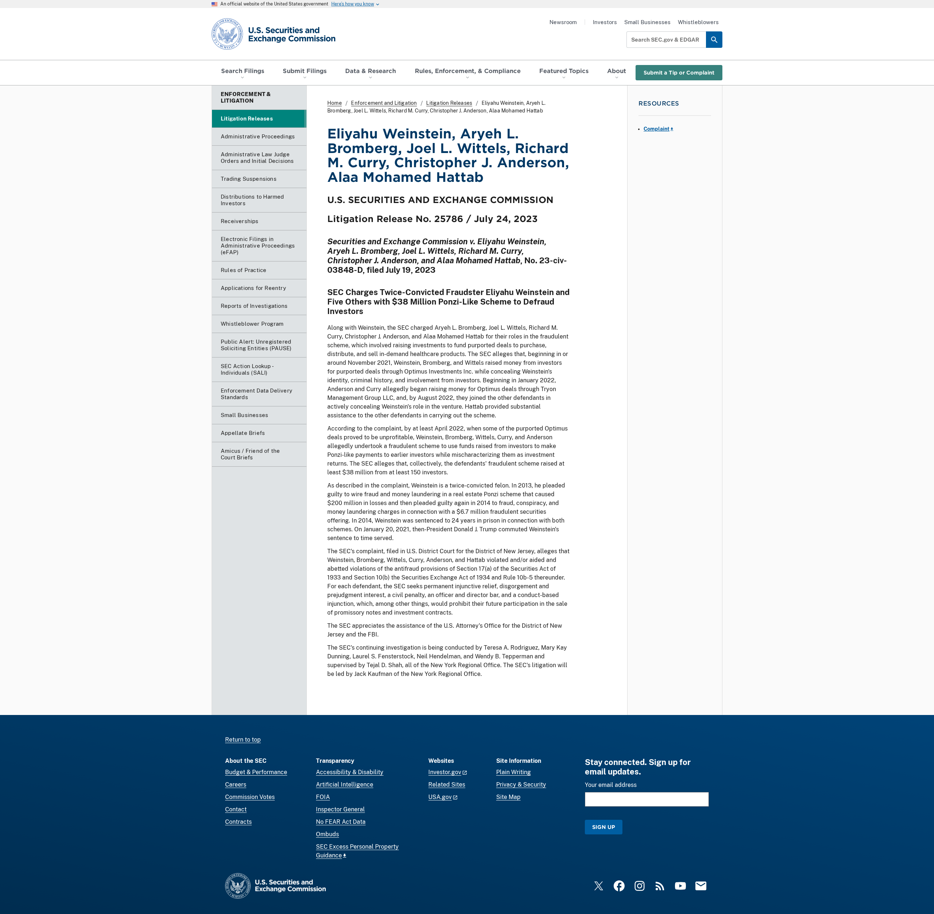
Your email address (611, 784)
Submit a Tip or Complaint (679, 72)
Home (334, 103)
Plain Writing (513, 772)
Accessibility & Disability (349, 772)
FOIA (323, 796)
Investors (605, 22)
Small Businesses (647, 22)
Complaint (656, 129)
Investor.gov (444, 772)
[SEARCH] (714, 39)
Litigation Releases (449, 103)
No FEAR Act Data (341, 821)
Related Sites (446, 784)
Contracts (238, 821)
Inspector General (340, 809)
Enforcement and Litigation (384, 103)
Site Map (508, 796)
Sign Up (603, 827)
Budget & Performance (256, 772)
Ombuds (327, 834)
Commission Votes (250, 796)
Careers (235, 784)
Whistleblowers (698, 22)
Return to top (243, 739)
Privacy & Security (521, 784)
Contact (236, 809)
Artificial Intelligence (344, 784)
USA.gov (440, 796)
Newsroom (563, 22)
